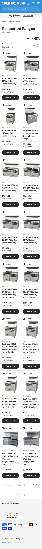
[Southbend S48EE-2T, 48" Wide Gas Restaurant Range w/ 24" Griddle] (10, 274)
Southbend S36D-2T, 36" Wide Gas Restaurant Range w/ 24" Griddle (31, 348)
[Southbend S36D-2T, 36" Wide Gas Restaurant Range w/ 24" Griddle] (31, 329)
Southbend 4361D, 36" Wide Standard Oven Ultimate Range (31, 134)
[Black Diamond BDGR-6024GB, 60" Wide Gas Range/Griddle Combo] (10, 439)
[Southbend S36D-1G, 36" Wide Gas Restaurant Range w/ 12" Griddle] (31, 384)
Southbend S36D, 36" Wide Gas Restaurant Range (10, 81)
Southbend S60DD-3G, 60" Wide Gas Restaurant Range (10, 188)
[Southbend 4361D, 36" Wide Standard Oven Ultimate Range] (31, 116)
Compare (29, 39)
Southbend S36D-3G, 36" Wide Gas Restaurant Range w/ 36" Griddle (10, 348)
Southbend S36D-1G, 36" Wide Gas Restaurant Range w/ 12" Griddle (31, 403)
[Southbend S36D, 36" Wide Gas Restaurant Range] (10, 63)
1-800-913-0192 (7, 542)
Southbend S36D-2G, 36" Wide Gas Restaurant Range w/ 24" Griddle (10, 403)
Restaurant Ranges (14, 22)
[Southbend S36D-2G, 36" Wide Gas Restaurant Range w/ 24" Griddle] (10, 384)
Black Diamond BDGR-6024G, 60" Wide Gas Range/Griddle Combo (30, 459)
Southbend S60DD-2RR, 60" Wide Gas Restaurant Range (31, 188)
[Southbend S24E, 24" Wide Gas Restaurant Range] (10, 116)
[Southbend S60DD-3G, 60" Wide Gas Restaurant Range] (10, 170)
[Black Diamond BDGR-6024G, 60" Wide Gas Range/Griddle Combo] (31, 439)
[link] (8, 485)
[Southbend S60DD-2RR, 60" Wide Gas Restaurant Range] (31, 170)
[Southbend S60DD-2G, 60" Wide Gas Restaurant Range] (10, 222)
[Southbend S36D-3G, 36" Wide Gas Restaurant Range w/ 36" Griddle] (10, 329)
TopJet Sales (11, 539)
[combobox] (21, 8)
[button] (33, 3)
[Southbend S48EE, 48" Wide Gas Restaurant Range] (31, 64)
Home (4, 22)
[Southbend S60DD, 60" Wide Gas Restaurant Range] (31, 222)
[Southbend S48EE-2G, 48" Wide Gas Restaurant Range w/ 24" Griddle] (31, 275)
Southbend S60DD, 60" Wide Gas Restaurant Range (31, 240)
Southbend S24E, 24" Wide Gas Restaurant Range (10, 133)
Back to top (21, 495)
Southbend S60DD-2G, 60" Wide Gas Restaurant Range (10, 240)
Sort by (5, 44)
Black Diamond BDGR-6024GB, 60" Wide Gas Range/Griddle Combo (10, 458)
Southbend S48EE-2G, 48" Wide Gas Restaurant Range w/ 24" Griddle (31, 293)
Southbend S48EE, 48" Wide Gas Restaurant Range (31, 81)
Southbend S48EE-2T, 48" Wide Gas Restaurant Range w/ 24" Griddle (10, 293)
